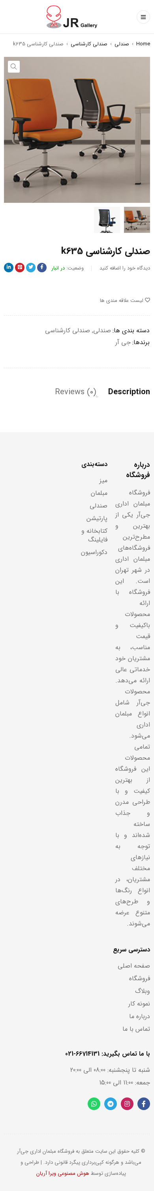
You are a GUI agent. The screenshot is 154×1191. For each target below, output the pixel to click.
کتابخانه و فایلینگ (94, 535)
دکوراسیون (94, 552)
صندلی (122, 44)
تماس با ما (136, 1029)
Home (143, 44)
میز (103, 480)
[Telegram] (110, 1103)
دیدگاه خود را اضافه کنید (125, 268)
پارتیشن (96, 518)
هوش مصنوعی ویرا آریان (62, 1173)
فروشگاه (139, 978)
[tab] (129, 392)
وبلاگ (142, 991)
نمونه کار (139, 1004)
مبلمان (99, 493)
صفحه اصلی (134, 966)
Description (129, 392)
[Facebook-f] (143, 1103)
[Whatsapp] (94, 1103)
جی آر (123, 342)
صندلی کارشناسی (89, 44)
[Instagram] (127, 1103)
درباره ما (139, 1016)
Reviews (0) (75, 392)
